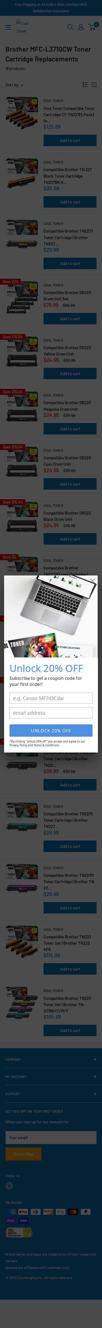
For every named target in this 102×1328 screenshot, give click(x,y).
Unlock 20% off (51, 731)
